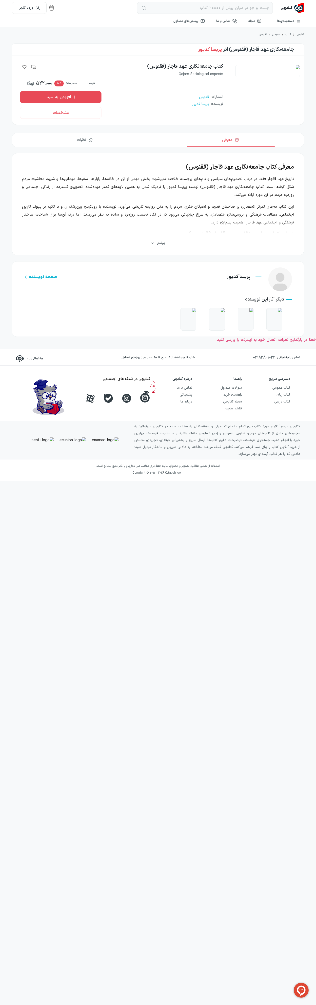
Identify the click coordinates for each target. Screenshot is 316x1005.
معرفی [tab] (227, 140)
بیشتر (161, 243)
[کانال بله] (108, 398)
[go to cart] (52, 8)
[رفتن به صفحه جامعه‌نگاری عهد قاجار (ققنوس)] (246, 319)
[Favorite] (24, 66)
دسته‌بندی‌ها (285, 21)
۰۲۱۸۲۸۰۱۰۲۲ (264, 358)
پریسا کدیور (210, 49)
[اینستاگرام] (126, 398)
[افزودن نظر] (34, 67)
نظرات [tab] (81, 140)
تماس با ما (223, 21)
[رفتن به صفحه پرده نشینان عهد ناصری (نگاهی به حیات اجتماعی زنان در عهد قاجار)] (217, 319)
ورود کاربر (26, 7)
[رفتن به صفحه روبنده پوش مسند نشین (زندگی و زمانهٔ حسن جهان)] (274, 319)
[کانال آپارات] (90, 398)
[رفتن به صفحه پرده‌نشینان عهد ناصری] (188, 319)
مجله (251, 21)
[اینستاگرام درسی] (145, 396)
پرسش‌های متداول (185, 21)
